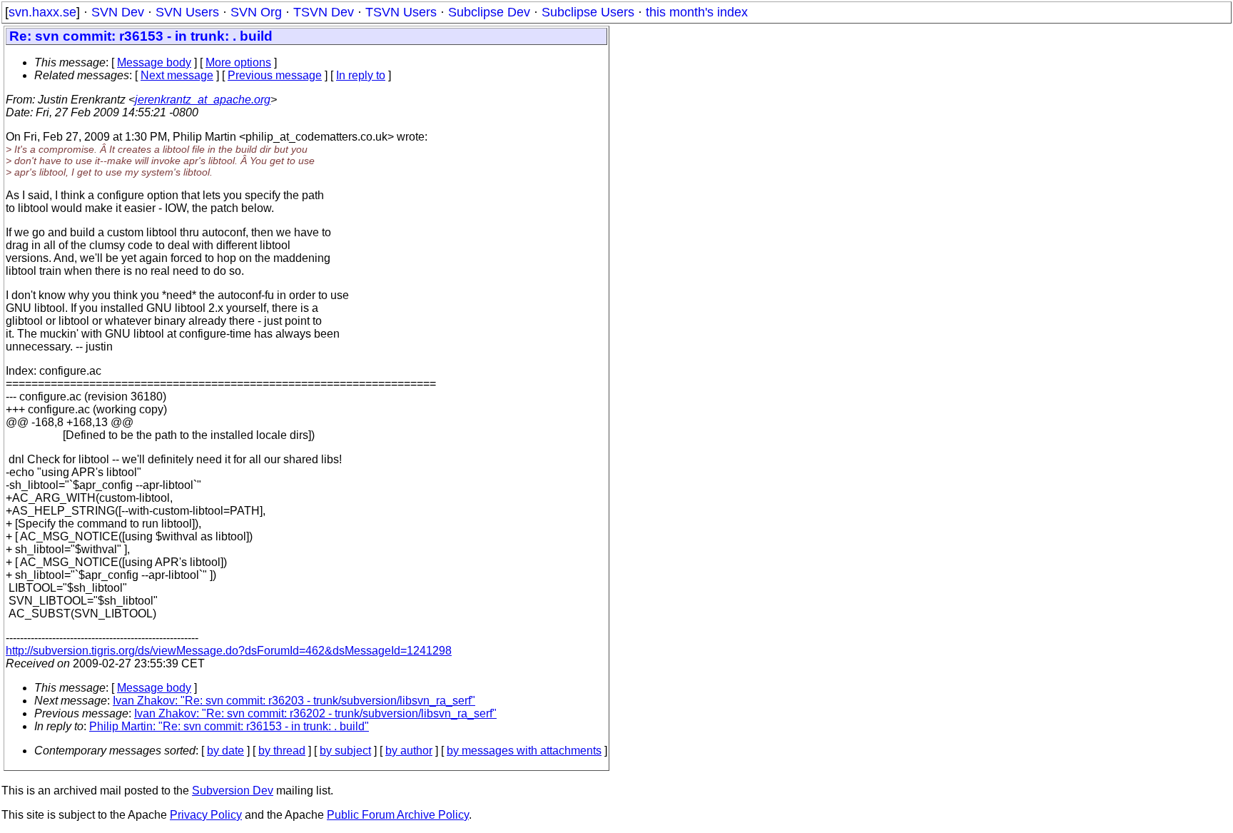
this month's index (697, 12)
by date (225, 750)
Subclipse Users (588, 12)
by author (408, 750)
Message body (154, 62)
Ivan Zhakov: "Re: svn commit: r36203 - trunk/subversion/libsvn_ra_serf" (294, 701)
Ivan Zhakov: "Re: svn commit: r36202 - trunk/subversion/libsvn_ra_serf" (315, 713)
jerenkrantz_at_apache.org (202, 100)
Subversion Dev (232, 790)
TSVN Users (401, 12)
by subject (345, 750)
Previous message (275, 75)
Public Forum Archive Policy (398, 815)
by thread (281, 750)
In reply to (360, 75)
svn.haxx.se (42, 12)
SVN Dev (117, 12)
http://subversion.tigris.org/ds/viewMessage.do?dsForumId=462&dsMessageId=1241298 (229, 651)
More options (238, 62)
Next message (177, 75)
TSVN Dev (323, 12)
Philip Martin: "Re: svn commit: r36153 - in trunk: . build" (229, 726)
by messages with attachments (524, 750)
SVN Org (256, 12)
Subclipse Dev (489, 12)
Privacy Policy (206, 815)
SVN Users (187, 12)
